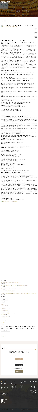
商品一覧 (33, 387)
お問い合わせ (12, 409)
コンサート (4, 319)
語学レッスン (13, 383)
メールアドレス (4, 330)
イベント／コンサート (4, 316)
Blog (2, 304)
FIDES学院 (5, 2)
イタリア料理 (4, 305)
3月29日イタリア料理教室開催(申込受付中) (8, 290)
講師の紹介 (22, 385)
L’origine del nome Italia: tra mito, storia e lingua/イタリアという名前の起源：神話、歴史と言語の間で (19, 293)
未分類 (2, 323)
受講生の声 (22, 382)
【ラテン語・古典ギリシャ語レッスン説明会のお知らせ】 (10, 282)
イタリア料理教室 (4, 310)
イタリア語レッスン (4, 312)
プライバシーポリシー (5, 409)
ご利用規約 (33, 388)
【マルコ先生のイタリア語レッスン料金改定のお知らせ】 (10, 288)
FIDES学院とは (23, 381)
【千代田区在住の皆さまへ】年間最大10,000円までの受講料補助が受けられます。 (14, 285)
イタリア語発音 (3, 314)
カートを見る (33, 386)
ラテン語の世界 (4, 307)
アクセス (21, 386)
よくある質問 (22, 383)
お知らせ (2, 320)
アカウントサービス (33, 385)
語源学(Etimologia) (5, 308)
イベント (3, 317)
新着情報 (2, 322)
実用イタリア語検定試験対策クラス (8, 313)
